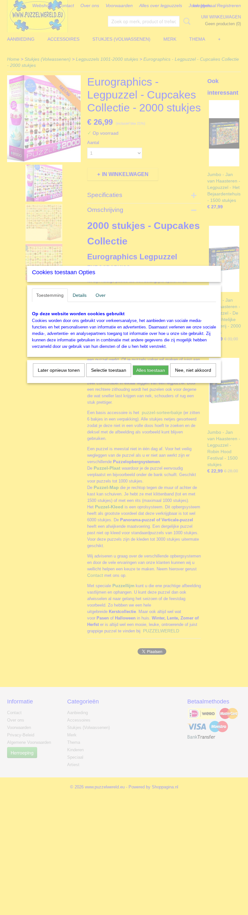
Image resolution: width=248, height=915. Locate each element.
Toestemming (50, 295)
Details (80, 295)
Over (101, 295)
